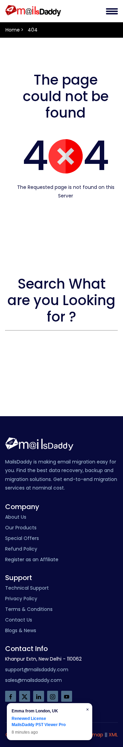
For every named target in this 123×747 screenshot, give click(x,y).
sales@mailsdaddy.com (33, 680)
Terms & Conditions (29, 609)
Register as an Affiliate (31, 559)
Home (12, 29)
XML (113, 734)
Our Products (21, 527)
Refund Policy (21, 548)
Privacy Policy (21, 598)
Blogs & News (20, 630)
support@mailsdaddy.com (36, 669)
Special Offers (22, 538)
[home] (33, 10)
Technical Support (27, 588)
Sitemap (93, 734)
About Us (15, 517)
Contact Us (18, 619)
